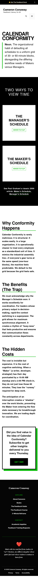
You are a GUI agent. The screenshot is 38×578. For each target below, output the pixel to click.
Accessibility (26, 573)
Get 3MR (19, 461)
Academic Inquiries (19, 524)
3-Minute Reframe (19, 514)
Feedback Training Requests (19, 528)
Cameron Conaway (15, 9)
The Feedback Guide (19, 506)
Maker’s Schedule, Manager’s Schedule (20, 192)
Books (19, 503)
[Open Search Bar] (26, 16)
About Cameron (19, 499)
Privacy (10, 573)
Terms (17, 573)
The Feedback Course (19, 510)
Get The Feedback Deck (19, 2)
